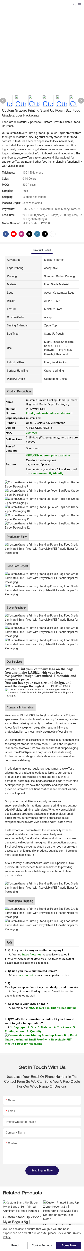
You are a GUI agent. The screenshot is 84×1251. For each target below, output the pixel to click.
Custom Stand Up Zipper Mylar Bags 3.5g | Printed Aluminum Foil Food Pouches (22, 1219)
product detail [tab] (42, 250)
